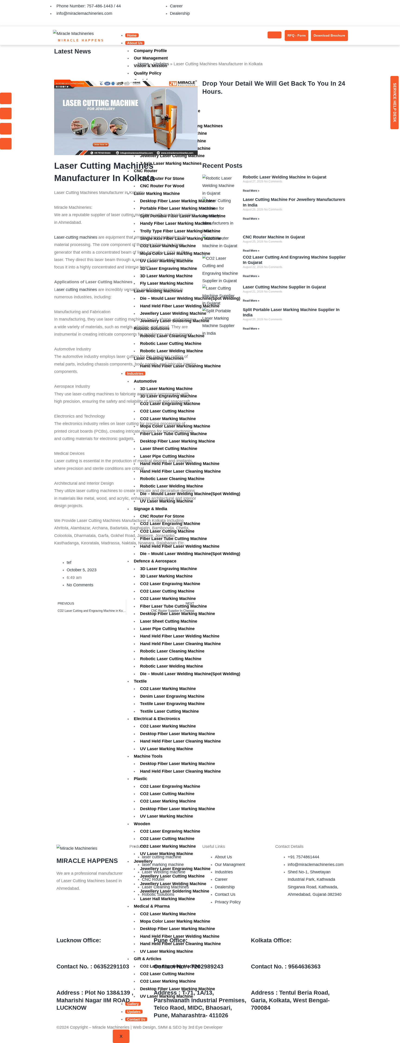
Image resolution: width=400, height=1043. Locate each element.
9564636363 (304, 966)
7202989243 (207, 966)
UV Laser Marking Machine (166, 748)
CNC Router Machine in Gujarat (274, 237)
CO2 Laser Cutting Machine (167, 793)
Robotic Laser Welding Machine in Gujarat (284, 177)
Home (132, 35)
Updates (161, 64)
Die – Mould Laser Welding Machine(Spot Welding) (190, 673)
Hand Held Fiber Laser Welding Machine (179, 636)
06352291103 (111, 966)
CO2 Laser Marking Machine (168, 688)
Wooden (142, 823)
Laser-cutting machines (75, 237)
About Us (134, 43)
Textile (140, 681)
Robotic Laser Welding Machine (171, 666)
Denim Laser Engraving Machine (172, 696)
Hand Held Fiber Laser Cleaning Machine (180, 643)
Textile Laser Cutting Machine (169, 711)
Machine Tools (148, 756)
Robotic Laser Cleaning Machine (172, 651)
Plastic (140, 778)
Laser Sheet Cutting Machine (168, 621)
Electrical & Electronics (157, 718)
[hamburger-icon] (274, 34)
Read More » (251, 190)
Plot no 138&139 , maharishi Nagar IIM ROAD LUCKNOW (94, 1000)
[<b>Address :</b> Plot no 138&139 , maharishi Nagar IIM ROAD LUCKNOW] (62, 981)
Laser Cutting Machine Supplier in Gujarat (284, 287)
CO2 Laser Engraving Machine (170, 786)
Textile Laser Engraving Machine (172, 703)
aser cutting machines (76, 289)
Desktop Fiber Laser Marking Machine (177, 733)
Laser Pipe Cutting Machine (167, 628)
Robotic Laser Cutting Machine (170, 658)
